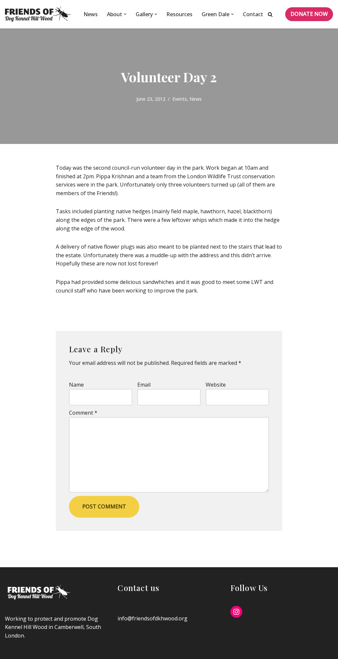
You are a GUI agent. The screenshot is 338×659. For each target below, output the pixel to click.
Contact (253, 14)
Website (216, 384)
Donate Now (309, 13)
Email (144, 384)
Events (179, 99)
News (91, 14)
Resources (179, 14)
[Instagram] (236, 612)
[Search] (270, 14)
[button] (125, 14)
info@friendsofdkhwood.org (152, 618)
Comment (83, 412)
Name (76, 384)
